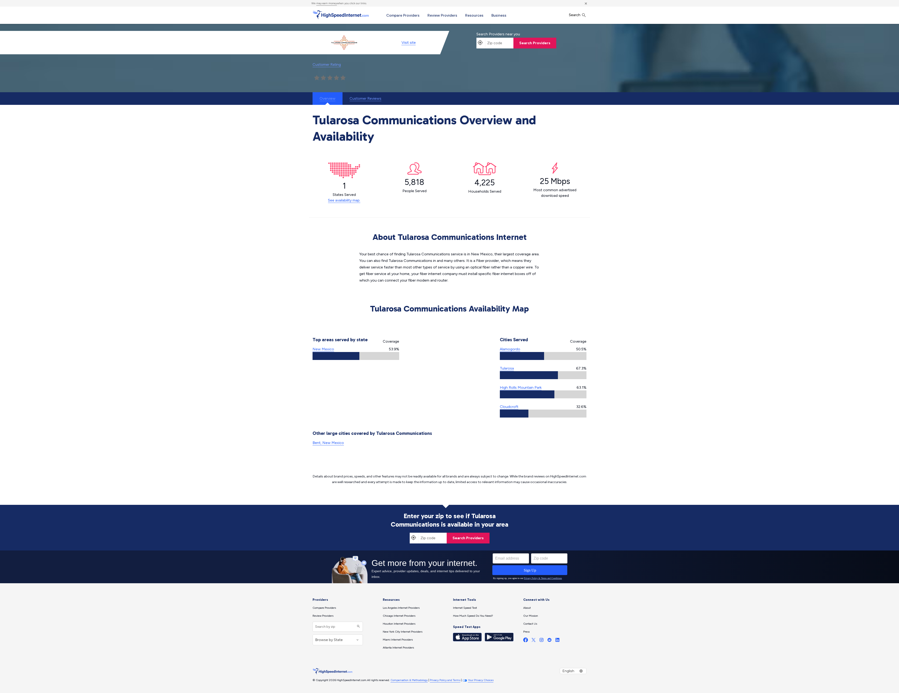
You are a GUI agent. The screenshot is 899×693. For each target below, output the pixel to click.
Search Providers (534, 43)
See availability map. (344, 200)
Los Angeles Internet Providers (401, 607)
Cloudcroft (509, 406)
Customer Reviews (365, 98)
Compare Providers (403, 15)
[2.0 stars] (323, 78)
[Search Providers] (358, 626)
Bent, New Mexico (328, 442)
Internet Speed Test (465, 607)
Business (498, 15)
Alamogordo (510, 349)
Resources (474, 15)
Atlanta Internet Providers (398, 647)
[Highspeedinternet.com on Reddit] (549, 641)
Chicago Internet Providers (399, 615)
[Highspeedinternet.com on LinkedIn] (557, 641)
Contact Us (530, 623)
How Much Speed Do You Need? (473, 615)
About (527, 607)
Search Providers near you (498, 34)
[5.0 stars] (343, 78)
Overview (327, 98)
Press (526, 631)
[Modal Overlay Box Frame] (449, 566)
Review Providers (442, 15)
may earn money (326, 3)
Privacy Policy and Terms (445, 680)
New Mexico (323, 349)
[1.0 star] (316, 78)
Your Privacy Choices (481, 680)
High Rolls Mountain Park (521, 387)
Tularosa (507, 368)
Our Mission (530, 615)
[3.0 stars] (330, 78)
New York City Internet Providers (402, 631)
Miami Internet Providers (398, 639)
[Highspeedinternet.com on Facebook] (525, 641)
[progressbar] (356, 356)
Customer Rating (327, 64)
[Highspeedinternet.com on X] (533, 641)
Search (575, 15)
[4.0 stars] (336, 78)
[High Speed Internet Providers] (341, 15)
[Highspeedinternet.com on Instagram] (541, 641)
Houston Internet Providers (399, 623)
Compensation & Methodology (409, 680)
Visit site (409, 42)
